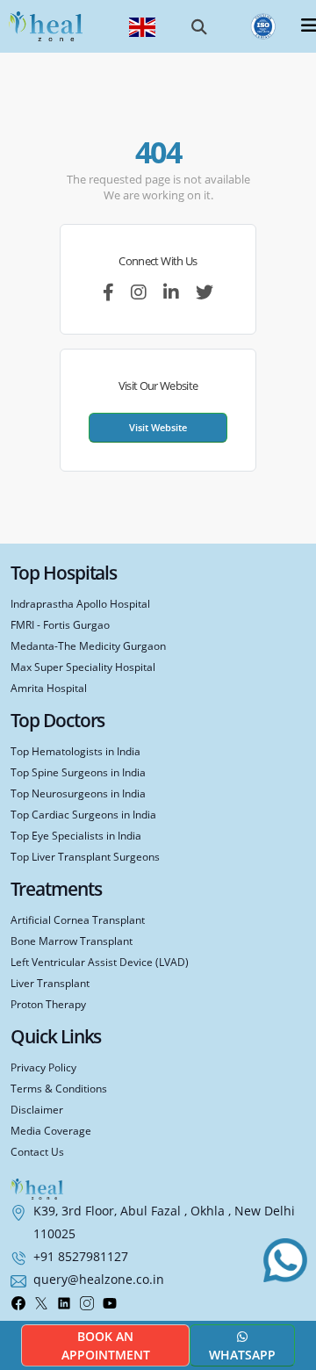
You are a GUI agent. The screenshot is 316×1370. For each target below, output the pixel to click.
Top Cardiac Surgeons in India (83, 814)
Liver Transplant (50, 983)
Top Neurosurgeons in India (78, 793)
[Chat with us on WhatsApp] (285, 1260)
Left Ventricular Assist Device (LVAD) (100, 962)
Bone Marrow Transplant (72, 941)
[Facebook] (18, 1301)
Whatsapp (242, 1354)
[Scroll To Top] (289, 1307)
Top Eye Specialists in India (76, 835)
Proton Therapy (48, 1004)
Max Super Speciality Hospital (83, 667)
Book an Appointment (105, 1345)
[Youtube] (110, 1301)
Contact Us (37, 1151)
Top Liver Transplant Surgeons (85, 856)
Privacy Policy (43, 1067)
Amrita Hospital (49, 688)
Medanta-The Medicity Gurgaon (88, 645)
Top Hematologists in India (75, 751)
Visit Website (158, 427)
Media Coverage (51, 1130)
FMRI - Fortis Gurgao (60, 624)
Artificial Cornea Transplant (78, 919)
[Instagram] (87, 1301)
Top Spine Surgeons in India (78, 772)
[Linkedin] (64, 1301)
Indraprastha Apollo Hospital (80, 603)
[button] (199, 26)
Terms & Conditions (59, 1088)
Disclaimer (37, 1109)
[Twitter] (41, 1301)
